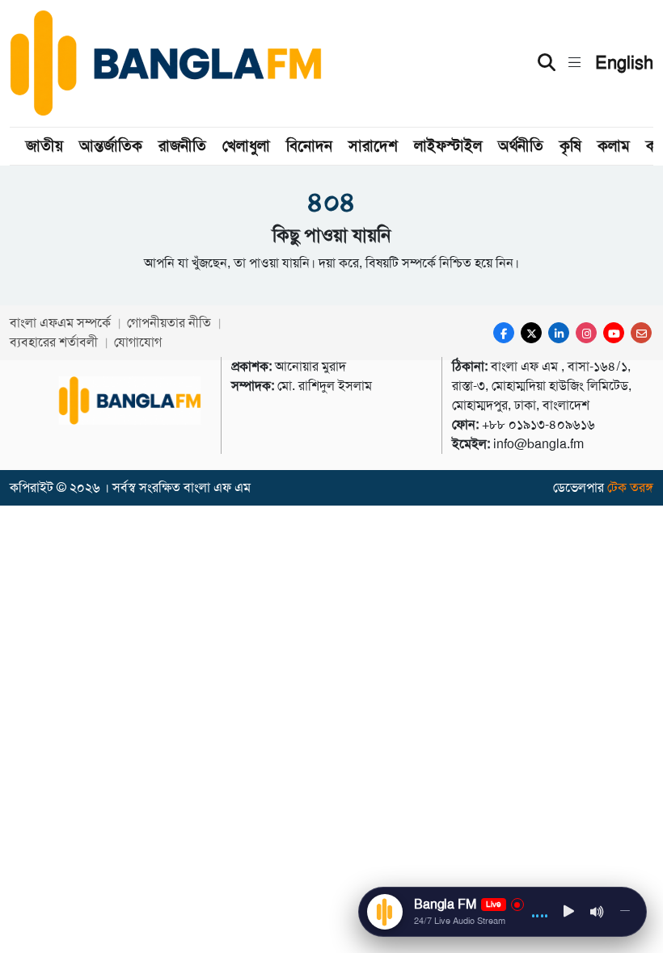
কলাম (614, 146)
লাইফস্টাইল (448, 146)
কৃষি (570, 146)
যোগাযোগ (138, 342)
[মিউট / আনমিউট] (597, 912)
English (624, 63)
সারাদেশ (373, 146)
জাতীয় (44, 146)
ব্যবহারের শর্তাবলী (54, 342)
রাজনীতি (182, 146)
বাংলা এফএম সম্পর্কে (60, 322)
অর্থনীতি (520, 146)
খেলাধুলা (246, 146)
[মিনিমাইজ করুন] (625, 912)
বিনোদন (309, 146)
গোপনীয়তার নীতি (169, 322)
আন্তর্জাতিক (110, 146)
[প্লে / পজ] (569, 912)
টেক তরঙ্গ (630, 487)
